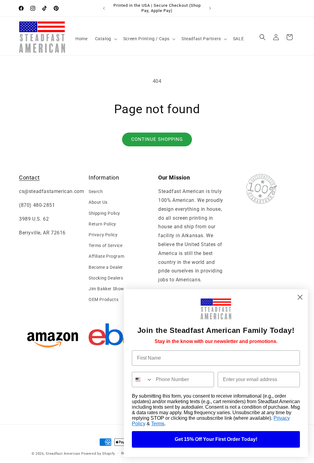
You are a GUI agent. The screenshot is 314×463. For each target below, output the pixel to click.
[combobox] (142, 379)
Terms (157, 423)
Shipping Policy (104, 213)
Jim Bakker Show (106, 288)
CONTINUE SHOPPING (157, 139)
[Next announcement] (210, 8)
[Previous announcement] (104, 8)
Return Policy (102, 224)
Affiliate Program (106, 256)
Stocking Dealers (106, 278)
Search (96, 191)
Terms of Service (106, 245)
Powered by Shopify (98, 454)
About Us (98, 202)
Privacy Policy (103, 234)
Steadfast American (63, 454)
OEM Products (103, 299)
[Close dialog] (300, 297)
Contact (29, 177)
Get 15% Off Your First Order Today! (216, 439)
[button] (105, 38)
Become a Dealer (106, 267)
